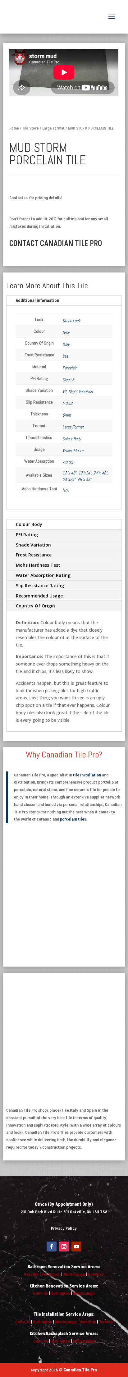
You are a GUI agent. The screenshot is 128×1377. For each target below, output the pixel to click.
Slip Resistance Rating (40, 585)
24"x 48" (100, 473)
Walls (66, 450)
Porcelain (69, 368)
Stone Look (71, 320)
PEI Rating (27, 535)
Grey (66, 332)
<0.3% (67, 462)
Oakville (31, 1274)
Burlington (51, 1274)
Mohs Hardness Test (38, 565)
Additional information (37, 301)
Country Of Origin (35, 606)
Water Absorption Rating (43, 575)
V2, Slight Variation (77, 391)
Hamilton (96, 1274)
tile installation (87, 775)
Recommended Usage (39, 596)
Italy (66, 344)
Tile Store (30, 128)
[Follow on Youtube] (76, 1246)
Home (14, 128)
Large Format (53, 128)
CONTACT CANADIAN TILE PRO (55, 243)
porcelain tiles (73, 819)
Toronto (106, 1322)
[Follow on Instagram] (64, 1246)
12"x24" (84, 473)
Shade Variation (33, 545)
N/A (65, 490)
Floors (78, 450)
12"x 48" (69, 473)
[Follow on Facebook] (52, 1246)
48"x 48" (84, 479)
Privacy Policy (64, 1228)
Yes (65, 356)
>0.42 (67, 403)
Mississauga (74, 1274)
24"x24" (68, 479)
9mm (66, 415)
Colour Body (71, 438)
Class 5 (68, 379)
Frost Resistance (34, 555)
